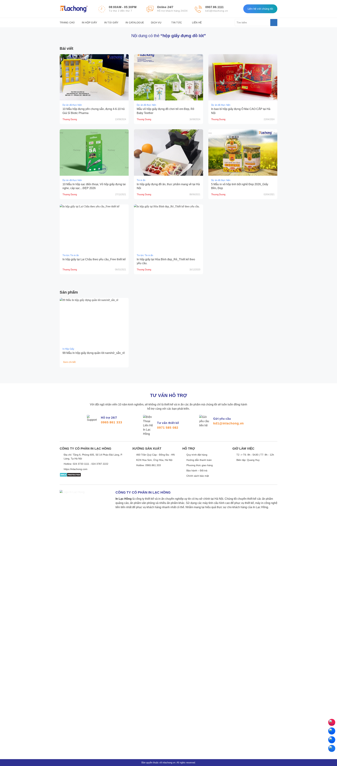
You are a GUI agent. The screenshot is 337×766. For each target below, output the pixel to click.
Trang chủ (67, 22)
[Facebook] (331, 748)
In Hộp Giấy (89, 22)
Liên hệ (197, 22)
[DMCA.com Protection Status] (70, 477)
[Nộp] (273, 22)
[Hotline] (331, 722)
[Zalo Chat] (331, 731)
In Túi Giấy (111, 22)
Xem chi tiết (69, 362)
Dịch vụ (156, 22)
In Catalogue (134, 22)
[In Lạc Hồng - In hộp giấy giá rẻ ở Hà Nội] (74, 8)
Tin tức (176, 22)
